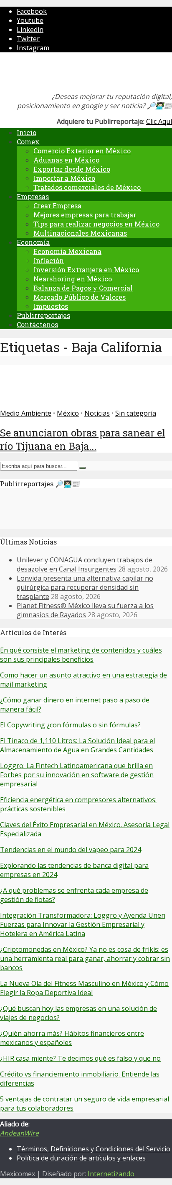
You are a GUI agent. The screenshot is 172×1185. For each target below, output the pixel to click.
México (68, 413)
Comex (28, 141)
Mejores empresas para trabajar (84, 214)
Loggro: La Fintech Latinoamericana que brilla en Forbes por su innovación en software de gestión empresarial (77, 774)
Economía (33, 242)
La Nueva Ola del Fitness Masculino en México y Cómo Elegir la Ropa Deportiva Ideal (84, 988)
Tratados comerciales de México (87, 187)
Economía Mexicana (67, 251)
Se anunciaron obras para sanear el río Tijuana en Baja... (82, 439)
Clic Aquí (159, 121)
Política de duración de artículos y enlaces (81, 1158)
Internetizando (111, 1173)
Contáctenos (37, 324)
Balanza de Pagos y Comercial (83, 287)
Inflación (48, 260)
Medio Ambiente (25, 413)
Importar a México (64, 178)
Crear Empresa (57, 205)
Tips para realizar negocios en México (96, 223)
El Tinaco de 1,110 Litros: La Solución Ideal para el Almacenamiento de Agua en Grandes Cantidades (77, 745)
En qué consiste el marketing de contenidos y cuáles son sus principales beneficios (81, 654)
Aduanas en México (66, 159)
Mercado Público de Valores (79, 297)
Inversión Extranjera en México (86, 269)
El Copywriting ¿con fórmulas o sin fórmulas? (70, 724)
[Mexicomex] (56, 74)
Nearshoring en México (72, 278)
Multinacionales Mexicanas (80, 233)
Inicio (26, 132)
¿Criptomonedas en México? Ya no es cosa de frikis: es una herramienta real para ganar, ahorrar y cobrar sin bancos (85, 958)
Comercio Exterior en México (82, 150)
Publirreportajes (43, 315)
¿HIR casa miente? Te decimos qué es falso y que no (80, 1058)
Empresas (33, 196)
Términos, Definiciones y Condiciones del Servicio (93, 1148)
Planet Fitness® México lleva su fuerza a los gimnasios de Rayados (85, 610)
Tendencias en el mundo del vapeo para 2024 (70, 849)
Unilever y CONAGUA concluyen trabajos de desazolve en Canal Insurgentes (84, 564)
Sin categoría (135, 413)
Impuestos (50, 306)
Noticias (97, 413)
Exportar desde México (71, 169)
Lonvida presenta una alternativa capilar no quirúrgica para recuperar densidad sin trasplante (85, 587)
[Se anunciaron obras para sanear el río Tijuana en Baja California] (30, 404)
